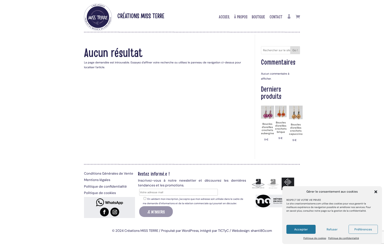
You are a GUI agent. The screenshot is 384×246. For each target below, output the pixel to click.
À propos (240, 17)
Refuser (332, 229)
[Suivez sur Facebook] (104, 212)
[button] (376, 192)
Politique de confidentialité (343, 238)
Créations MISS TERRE (140, 15)
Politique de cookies (314, 238)
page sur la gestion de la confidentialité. (343, 210)
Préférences (363, 229)
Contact (276, 17)
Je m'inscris (156, 211)
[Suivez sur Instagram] (114, 212)
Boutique (258, 17)
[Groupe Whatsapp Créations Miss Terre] (109, 202)
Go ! (295, 50)
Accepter (301, 229)
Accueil (224, 17)
